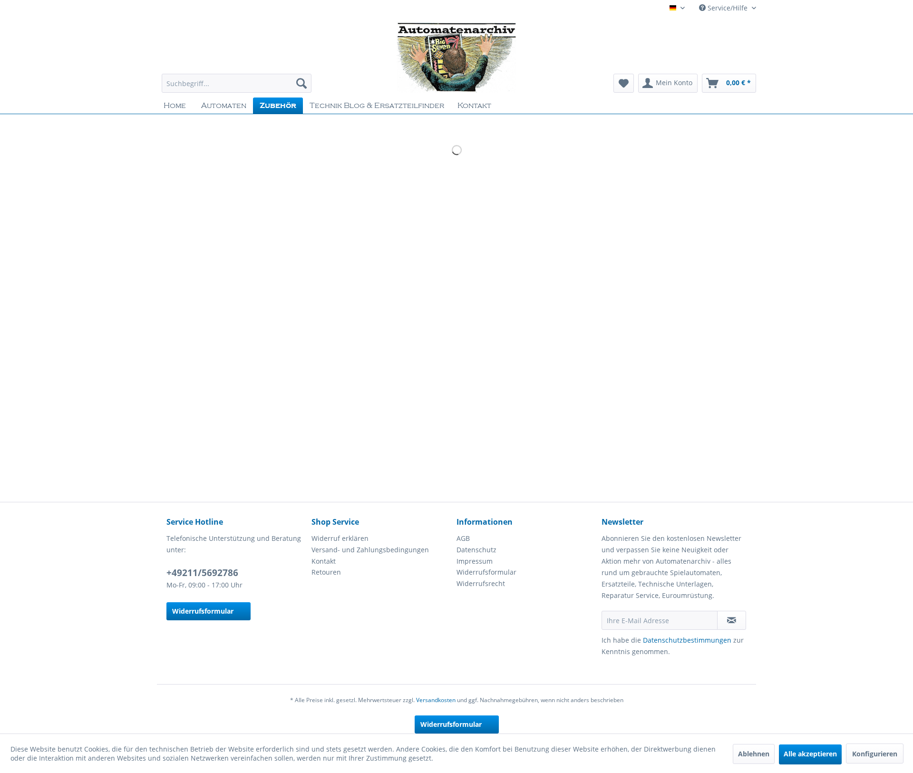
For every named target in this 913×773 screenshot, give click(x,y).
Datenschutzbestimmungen (687, 640)
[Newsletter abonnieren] (731, 620)
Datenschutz (476, 549)
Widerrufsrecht (480, 583)
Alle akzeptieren (810, 753)
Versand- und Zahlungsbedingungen (370, 549)
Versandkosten (436, 700)
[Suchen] (301, 83)
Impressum (474, 561)
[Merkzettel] (623, 83)
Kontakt (323, 561)
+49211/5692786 (202, 573)
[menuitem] (236, 83)
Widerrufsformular (202, 611)
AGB (463, 538)
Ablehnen (753, 753)
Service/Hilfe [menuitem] (727, 7)
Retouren (326, 572)
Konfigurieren (874, 753)
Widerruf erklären (340, 538)
